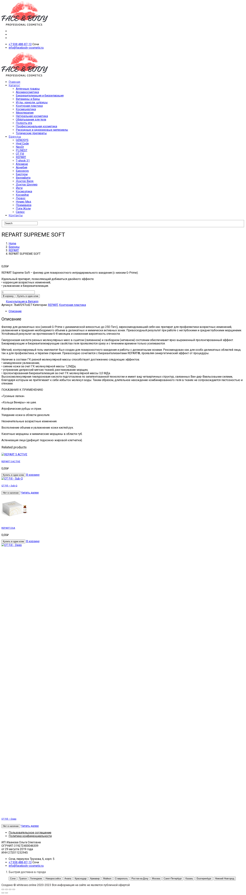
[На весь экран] (6, 889)
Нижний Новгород (224, 878)
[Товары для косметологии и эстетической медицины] (24, 24)
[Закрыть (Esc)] (13, 889)
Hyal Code (22, 143)
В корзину (8, 296)
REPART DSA (8, 528)
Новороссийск (53, 878)
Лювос (20, 198)
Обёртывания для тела (31, 119)
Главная (14, 82)
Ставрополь (121, 878)
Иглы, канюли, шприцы (32, 102)
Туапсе (23, 878)
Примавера (23, 205)
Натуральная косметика (32, 116)
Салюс (20, 212)
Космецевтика (26, 109)
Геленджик (36, 878)
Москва (156, 878)
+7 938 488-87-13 (20, 44)
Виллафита (23, 177)
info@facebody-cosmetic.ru (26, 47)
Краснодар (80, 878)
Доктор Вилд (24, 181)
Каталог (14, 85)
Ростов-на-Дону (139, 878)
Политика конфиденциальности (30, 836)
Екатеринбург (204, 878)
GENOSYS (22, 140)
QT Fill (20, 153)
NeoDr (20, 147)
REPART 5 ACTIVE (10, 461)
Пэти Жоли (23, 208)
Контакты (16, 215)
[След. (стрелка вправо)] (6, 892)
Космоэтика (24, 191)
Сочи (12, 878)
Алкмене (22, 164)
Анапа (67, 878)
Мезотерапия (24, 112)
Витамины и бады (28, 99)
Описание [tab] (15, 311)
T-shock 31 (23, 160)
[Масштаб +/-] (2, 889)
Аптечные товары (28, 88)
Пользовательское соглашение (30, 832)
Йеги (19, 188)
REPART (21, 157)
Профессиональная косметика (36, 126)
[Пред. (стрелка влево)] (2, 892)
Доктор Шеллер (26, 184)
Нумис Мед (23, 201)
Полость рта (24, 123)
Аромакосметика (27, 92)
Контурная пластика (29, 106)
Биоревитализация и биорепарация (40, 95)
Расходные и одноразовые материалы (42, 130)
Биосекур (22, 171)
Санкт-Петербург (173, 878)
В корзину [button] (33, 475)
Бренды (15, 136)
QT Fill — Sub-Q (9, 485)
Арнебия (21, 167)
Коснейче (22, 195)
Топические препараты (31, 133)
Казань (189, 878)
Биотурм (22, 174)
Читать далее (30, 492)
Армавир (95, 878)
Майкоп (107, 878)
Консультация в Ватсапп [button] (22, 301)
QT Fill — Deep (8, 819)
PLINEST (21, 150)
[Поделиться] (10, 889)
